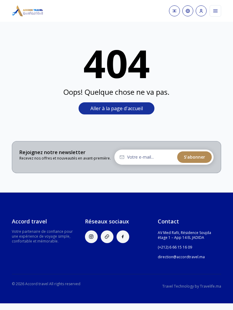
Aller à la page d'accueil (116, 108)
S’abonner (194, 157)
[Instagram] (91, 236)
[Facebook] (122, 236)
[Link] (107, 236)
